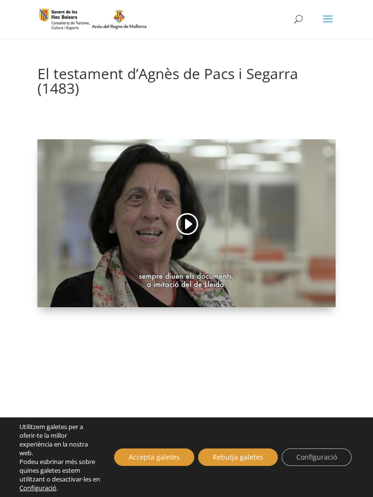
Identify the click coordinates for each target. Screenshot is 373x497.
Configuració (37, 487)
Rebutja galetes (238, 457)
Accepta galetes (154, 457)
